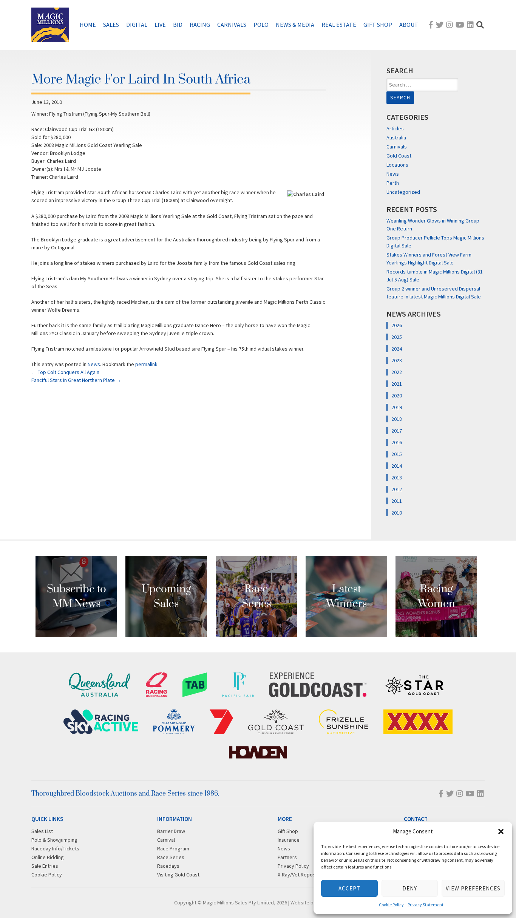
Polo (261, 24)
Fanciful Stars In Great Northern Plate (76, 380)
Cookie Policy (391, 904)
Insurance (289, 839)
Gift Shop (377, 24)
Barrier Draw (171, 831)
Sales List (42, 831)
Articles (395, 128)
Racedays (168, 865)
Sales (111, 24)
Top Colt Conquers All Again (65, 372)
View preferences (473, 888)
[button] (501, 831)
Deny (409, 888)
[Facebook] (431, 24)
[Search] (480, 24)
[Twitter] (439, 24)
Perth (392, 182)
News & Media (295, 24)
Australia (396, 137)
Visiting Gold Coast (178, 874)
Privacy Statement (425, 904)
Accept (349, 888)
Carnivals (231, 24)
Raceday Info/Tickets (55, 848)
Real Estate (338, 24)
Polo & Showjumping (54, 839)
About (408, 24)
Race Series (170, 857)
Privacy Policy (293, 865)
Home (88, 24)
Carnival (166, 839)
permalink (146, 364)
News (94, 364)
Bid (177, 24)
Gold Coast (398, 155)
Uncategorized (403, 192)
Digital (136, 24)
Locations (397, 164)
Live (160, 24)
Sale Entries (44, 865)
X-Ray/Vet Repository (302, 874)
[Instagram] (449, 24)
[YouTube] (460, 24)
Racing (200, 24)
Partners (287, 857)
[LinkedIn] (470, 24)
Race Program (173, 848)
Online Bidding (47, 857)
